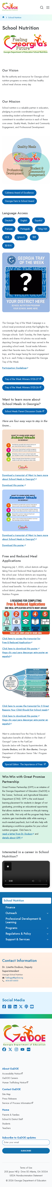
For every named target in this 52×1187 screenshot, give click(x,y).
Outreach (11, 913)
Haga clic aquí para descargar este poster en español (25, 654)
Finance (10, 907)
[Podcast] (26, 1007)
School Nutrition (14, 901)
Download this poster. (13, 485)
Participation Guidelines (14, 368)
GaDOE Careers (10, 1078)
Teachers (6, 1128)
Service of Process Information (16, 1103)
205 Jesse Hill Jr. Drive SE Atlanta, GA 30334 (26, 1171)
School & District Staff (12, 1119)
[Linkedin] (15, 1007)
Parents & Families (10, 1114)
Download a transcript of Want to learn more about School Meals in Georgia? (25, 477)
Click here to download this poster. (20, 648)
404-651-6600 (12, 980)
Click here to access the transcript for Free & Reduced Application (21, 640)
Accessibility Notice (11, 1073)
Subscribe (26, 1150)
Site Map (6, 1094)
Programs (11, 928)
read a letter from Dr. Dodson (17, 833)
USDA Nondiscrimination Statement (26, 1175)
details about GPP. (11, 837)
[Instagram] (10, 1007)
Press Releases (9, 1098)
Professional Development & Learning (23, 920)
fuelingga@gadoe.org (14, 978)
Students (6, 1123)
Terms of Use (26, 1167)
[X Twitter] (21, 1007)
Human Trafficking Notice (14, 1082)
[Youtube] (32, 1007)
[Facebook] (4, 1007)
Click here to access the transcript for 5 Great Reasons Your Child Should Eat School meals (25, 708)
